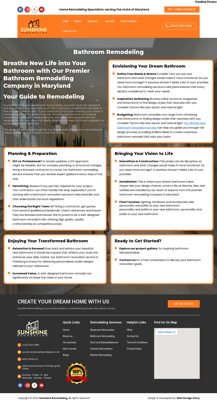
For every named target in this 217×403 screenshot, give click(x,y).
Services (92, 21)
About (78, 21)
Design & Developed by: (174, 398)
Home (65, 21)
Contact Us (69, 31)
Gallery (110, 21)
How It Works (128, 21)
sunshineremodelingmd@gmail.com (41, 351)
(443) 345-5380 (30, 344)
